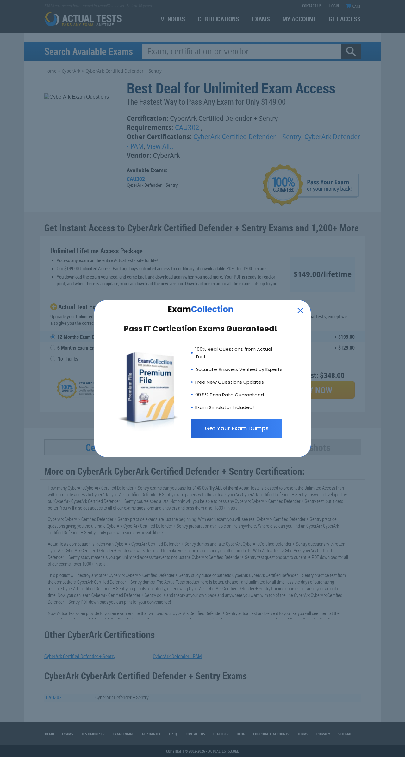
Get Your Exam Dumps (237, 428)
